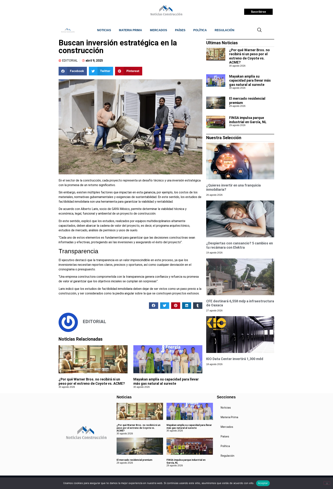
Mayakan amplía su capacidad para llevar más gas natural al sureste (166, 381)
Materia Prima (130, 30)
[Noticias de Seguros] (166, 12)
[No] (327, 483)
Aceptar (263, 483)
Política (200, 30)
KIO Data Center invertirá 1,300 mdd (234, 359)
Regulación (224, 30)
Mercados (158, 30)
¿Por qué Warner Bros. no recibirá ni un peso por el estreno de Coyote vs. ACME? (92, 381)
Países (180, 30)
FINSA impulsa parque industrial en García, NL (248, 120)
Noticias (104, 30)
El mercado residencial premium (134, 460)
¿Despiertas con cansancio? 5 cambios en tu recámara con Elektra (239, 245)
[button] (259, 30)
